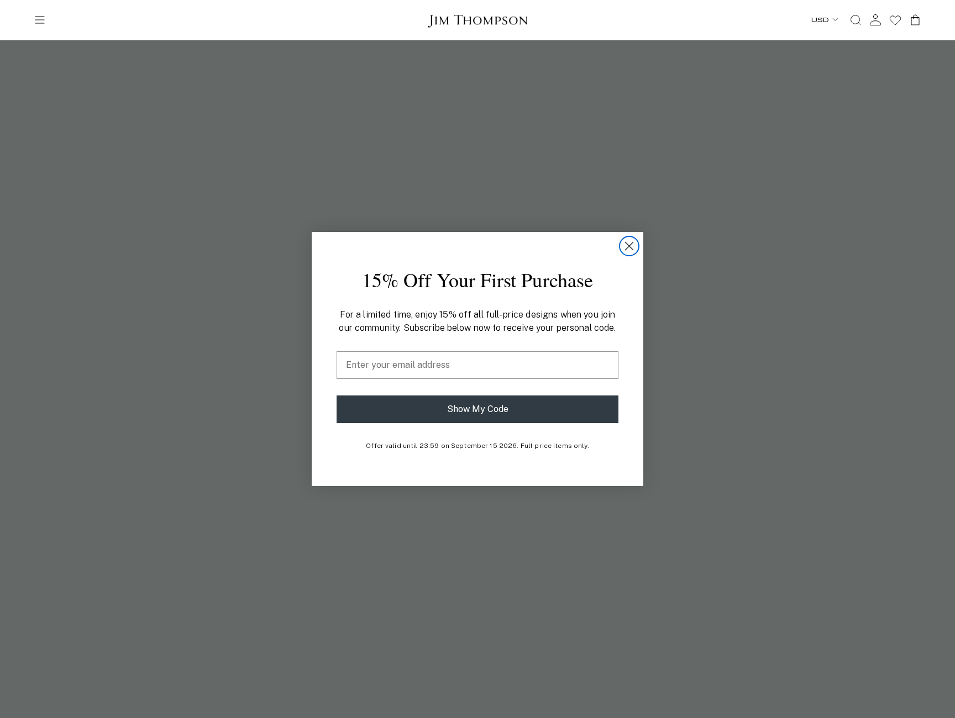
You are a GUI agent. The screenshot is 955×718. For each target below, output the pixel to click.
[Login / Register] (875, 20)
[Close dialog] (629, 246)
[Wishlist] (895, 20)
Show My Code (477, 409)
